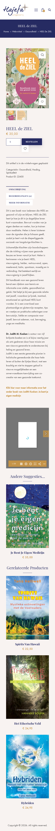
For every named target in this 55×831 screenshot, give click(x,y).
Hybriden (27, 803)
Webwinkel (17, 31)
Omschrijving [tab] (17, 189)
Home (6, 31)
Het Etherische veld (27, 723)
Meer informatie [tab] (19, 202)
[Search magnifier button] (49, 9)
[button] (42, 54)
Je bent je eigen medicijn (27, 552)
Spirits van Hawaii (27, 644)
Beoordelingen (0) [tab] (20, 196)
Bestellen (32, 141)
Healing (36, 169)
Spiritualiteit (11, 172)
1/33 (14, 463)
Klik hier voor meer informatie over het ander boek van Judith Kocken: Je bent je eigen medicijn (27, 391)
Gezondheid (30, 31)
